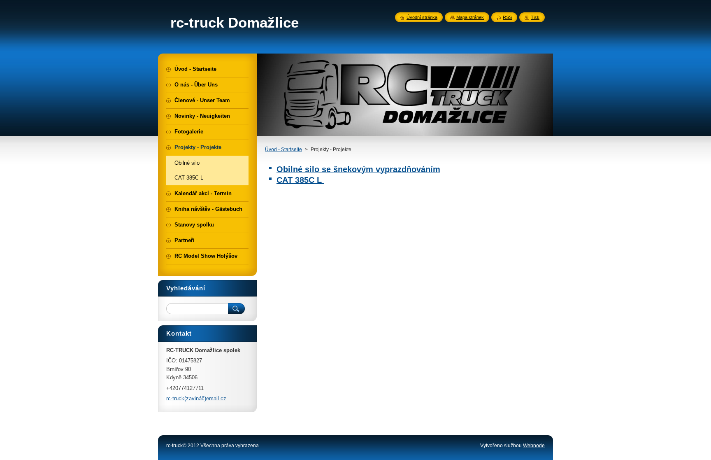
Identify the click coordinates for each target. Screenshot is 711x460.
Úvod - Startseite (283, 149)
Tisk (535, 17)
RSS (507, 17)
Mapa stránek (470, 17)
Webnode (534, 445)
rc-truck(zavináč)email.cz (196, 398)
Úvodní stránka (422, 17)
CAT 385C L (300, 179)
